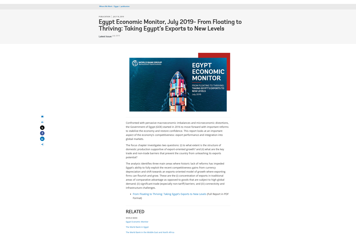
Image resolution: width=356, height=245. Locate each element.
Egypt (116, 6)
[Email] (42, 116)
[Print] (42, 122)
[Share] (42, 133)
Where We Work (105, 6)
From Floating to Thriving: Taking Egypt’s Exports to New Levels (169, 194)
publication (125, 6)
